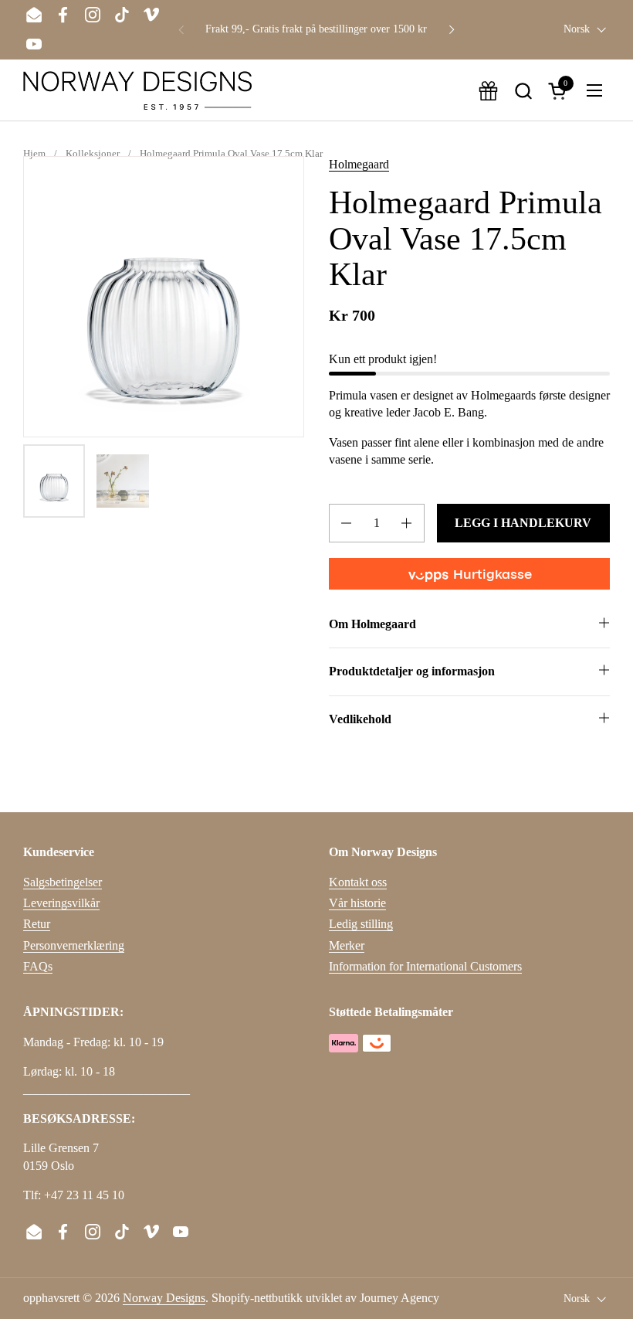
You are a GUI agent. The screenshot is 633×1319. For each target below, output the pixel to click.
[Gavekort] (488, 90)
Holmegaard (359, 164)
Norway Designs (164, 1297)
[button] (523, 90)
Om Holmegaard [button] (372, 624)
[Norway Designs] (137, 90)
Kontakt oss (358, 882)
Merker (346, 945)
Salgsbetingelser (62, 882)
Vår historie (357, 902)
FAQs (37, 966)
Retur (36, 923)
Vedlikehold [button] (360, 719)
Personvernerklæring (73, 945)
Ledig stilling (361, 923)
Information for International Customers (425, 966)
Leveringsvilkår (61, 902)
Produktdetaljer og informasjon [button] (412, 671)
